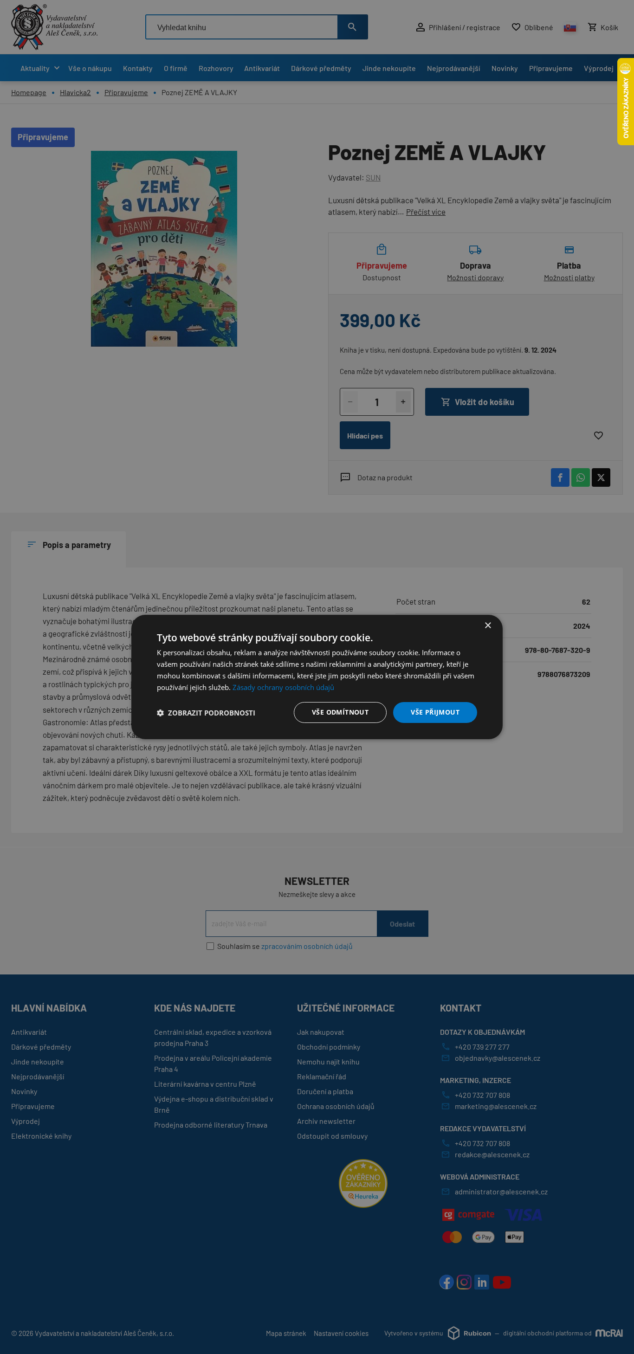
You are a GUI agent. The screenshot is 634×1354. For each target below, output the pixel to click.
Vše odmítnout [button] (340, 712)
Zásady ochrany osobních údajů (283, 687)
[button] (206, 713)
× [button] (487, 625)
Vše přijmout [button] (435, 712)
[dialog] (317, 677)
